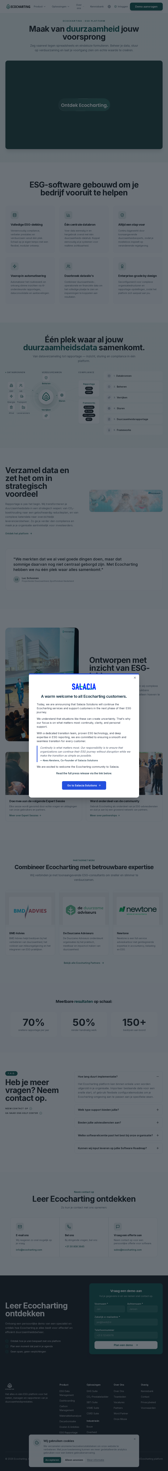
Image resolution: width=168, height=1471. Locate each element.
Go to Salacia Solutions (82, 785)
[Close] (134, 677)
